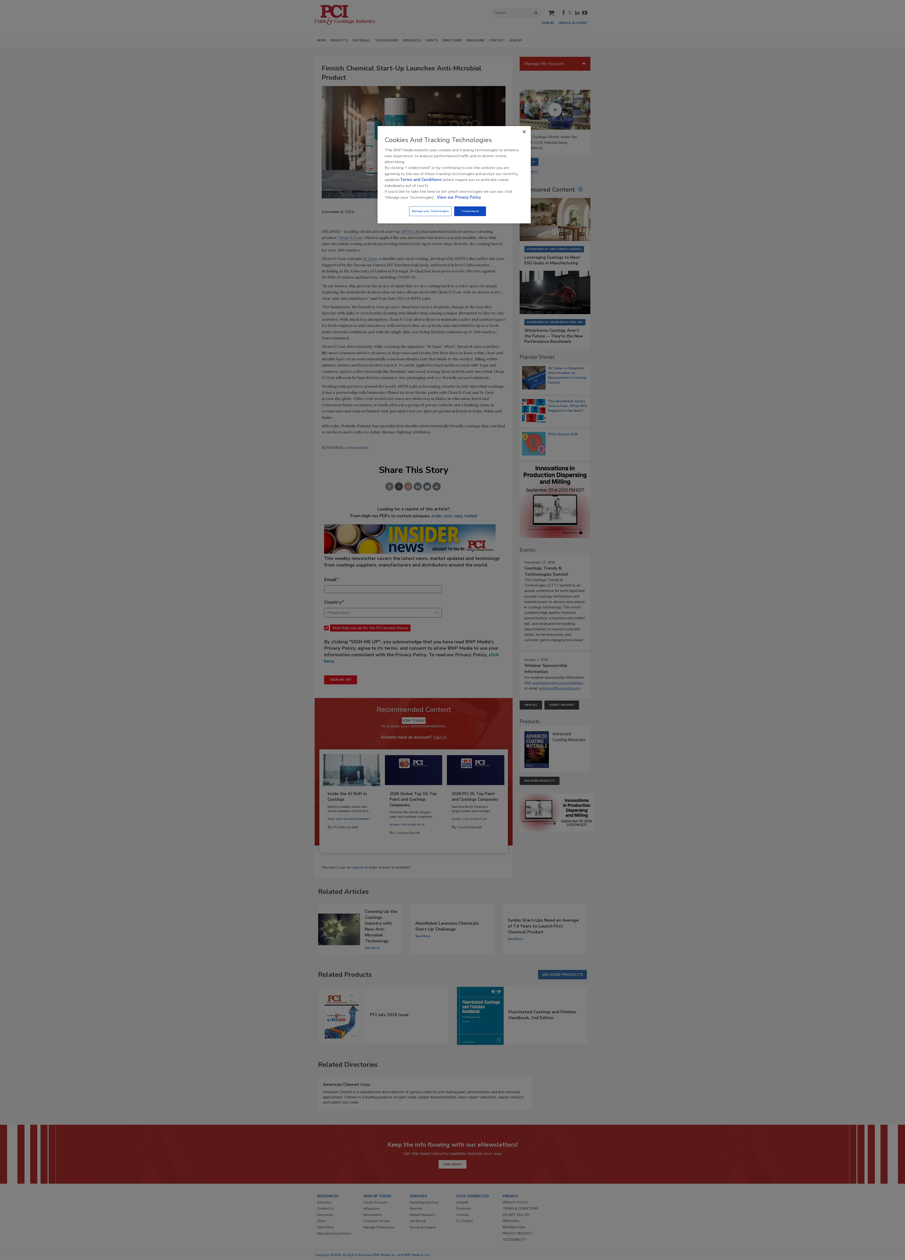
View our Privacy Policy (459, 197)
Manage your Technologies (430, 211)
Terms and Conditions (420, 179)
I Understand (470, 211)
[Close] (524, 132)
